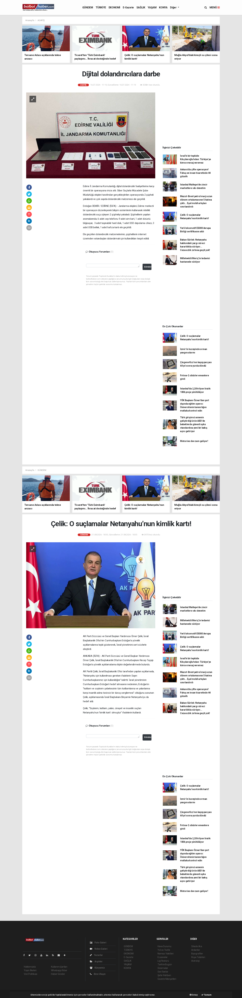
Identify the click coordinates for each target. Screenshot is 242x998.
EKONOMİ (114, 7)
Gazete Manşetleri (167, 979)
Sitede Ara (196, 946)
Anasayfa (30, 20)
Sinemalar (163, 968)
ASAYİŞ (41, 20)
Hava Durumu (164, 946)
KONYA (163, 7)
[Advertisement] (60, 234)
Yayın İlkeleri (30, 970)
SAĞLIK (140, 7)
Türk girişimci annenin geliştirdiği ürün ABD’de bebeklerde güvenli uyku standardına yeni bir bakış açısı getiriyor (193, 424)
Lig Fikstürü (163, 961)
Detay (194, 995)
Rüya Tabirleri (198, 957)
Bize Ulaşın (99, 974)
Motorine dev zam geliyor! (194, 441)
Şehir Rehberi (164, 975)
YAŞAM (152, 7)
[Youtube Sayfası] (42, 955)
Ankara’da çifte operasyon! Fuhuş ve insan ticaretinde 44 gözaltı (195, 173)
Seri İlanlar (163, 971)
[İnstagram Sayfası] (37, 955)
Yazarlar (98, 955)
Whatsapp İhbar (59, 970)
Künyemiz (99, 967)
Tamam (207, 995)
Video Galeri (100, 948)
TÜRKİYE (101, 7)
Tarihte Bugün (165, 964)
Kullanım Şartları (59, 966)
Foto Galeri (100, 942)
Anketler (195, 950)
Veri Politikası (30, 974)
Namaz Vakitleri (166, 953)
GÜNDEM (87, 7)
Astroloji (195, 961)
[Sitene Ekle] (66, 955)
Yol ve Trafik (164, 950)
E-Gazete (128, 7)
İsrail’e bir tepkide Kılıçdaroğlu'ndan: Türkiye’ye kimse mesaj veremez (195, 159)
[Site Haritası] (60, 955)
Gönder (147, 267)
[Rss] (54, 955)
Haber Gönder (58, 974)
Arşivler (98, 961)
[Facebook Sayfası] (25, 955)
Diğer (173, 7)
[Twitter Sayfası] (30, 955)
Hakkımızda (30, 966)
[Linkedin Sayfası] (48, 955)
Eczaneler (163, 957)
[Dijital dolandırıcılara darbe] (90, 135)
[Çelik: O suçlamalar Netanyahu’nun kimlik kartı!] (90, 585)
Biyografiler (197, 953)
